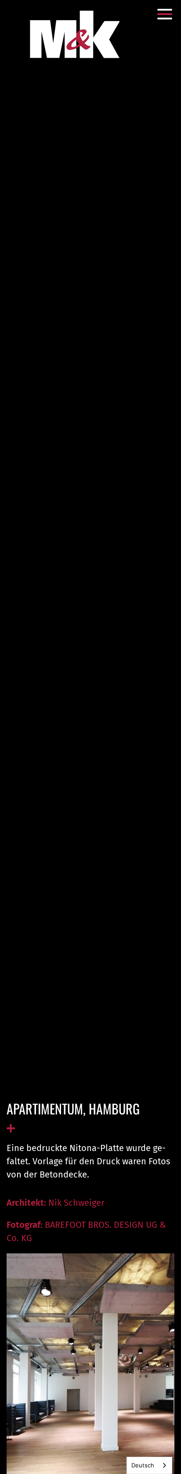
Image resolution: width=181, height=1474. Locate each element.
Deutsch (142, 1465)
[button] (164, 14)
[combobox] (149, 1465)
